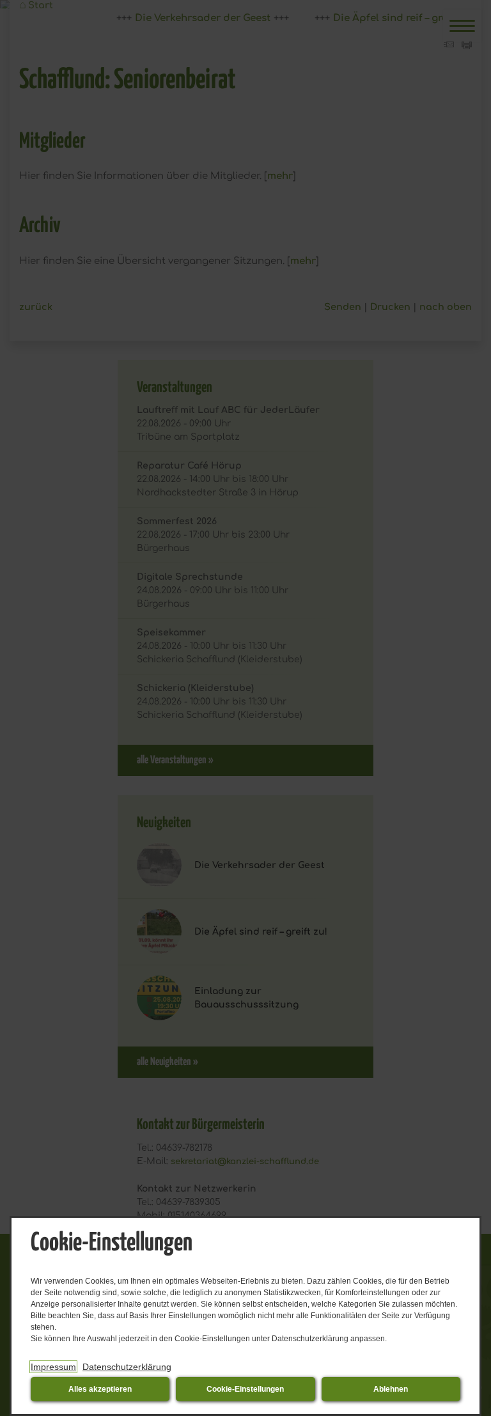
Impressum (53, 1367)
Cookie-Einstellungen (245, 1389)
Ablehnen (390, 1389)
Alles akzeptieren (100, 1389)
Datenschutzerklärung (126, 1367)
